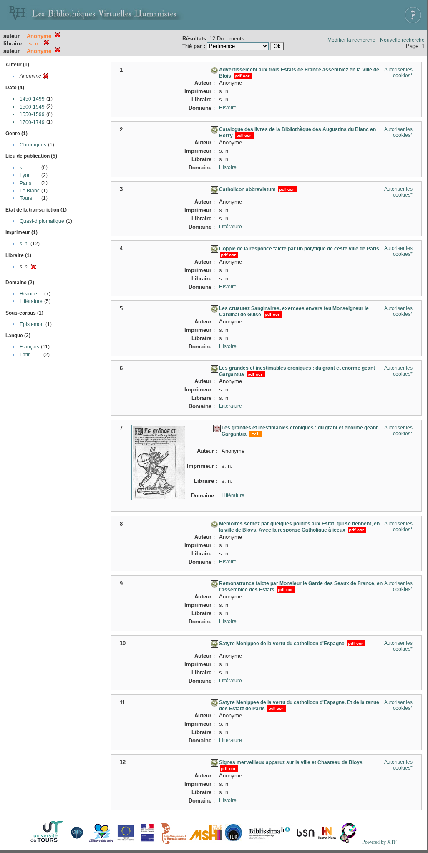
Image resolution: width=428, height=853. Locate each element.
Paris (25, 183)
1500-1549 (32, 107)
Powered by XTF (379, 842)
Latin (25, 355)
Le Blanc (30, 191)
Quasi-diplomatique (42, 221)
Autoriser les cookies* (398, 72)
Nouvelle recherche (402, 40)
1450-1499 (32, 99)
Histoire (28, 294)
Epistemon (32, 324)
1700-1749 (32, 122)
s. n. (24, 244)
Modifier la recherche (351, 40)
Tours (26, 198)
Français (29, 347)
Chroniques (33, 145)
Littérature (31, 301)
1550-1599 (32, 114)
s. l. (23, 168)
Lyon (25, 175)
